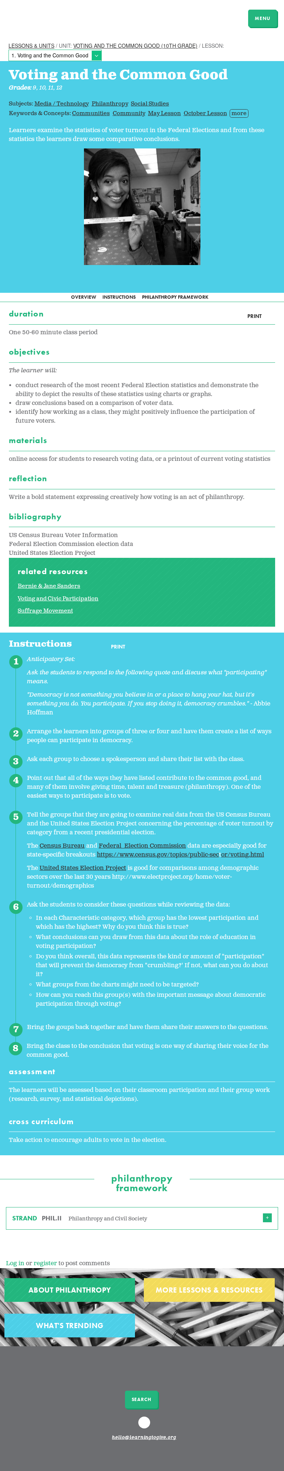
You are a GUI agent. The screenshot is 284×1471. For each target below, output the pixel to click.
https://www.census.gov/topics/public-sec (158, 855)
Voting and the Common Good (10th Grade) (135, 45)
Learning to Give (34, 17)
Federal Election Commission (142, 846)
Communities (91, 113)
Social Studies (150, 104)
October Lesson (205, 113)
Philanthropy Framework (175, 297)
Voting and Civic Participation (58, 599)
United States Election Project (83, 868)
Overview (83, 297)
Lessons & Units (31, 45)
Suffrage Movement (45, 611)
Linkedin (145, 1426)
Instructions (119, 297)
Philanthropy (110, 104)
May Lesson (164, 113)
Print (254, 316)
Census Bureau (62, 846)
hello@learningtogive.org (144, 1437)
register (45, 1263)
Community (129, 113)
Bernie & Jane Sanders (49, 586)
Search (141, 1399)
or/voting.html (242, 855)
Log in (15, 1263)
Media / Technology (61, 104)
